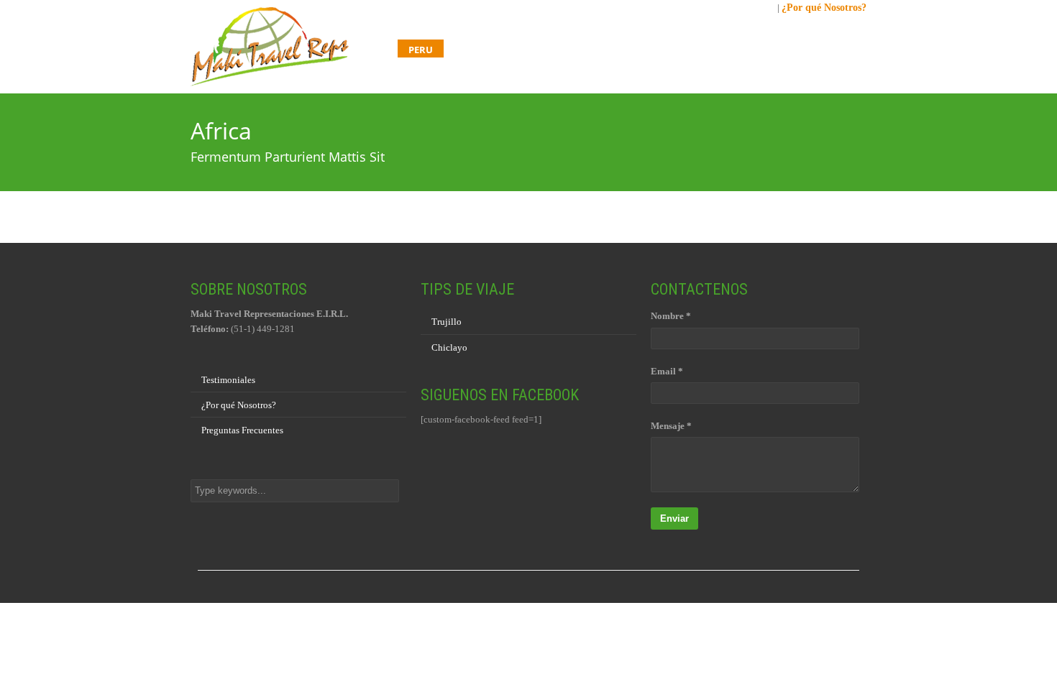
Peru (420, 49)
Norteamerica (676, 49)
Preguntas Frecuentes (242, 430)
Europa (753, 49)
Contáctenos (828, 49)
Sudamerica (485, 49)
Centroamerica (577, 49)
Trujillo (446, 321)
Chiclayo (449, 347)
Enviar (674, 518)
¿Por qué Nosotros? (824, 7)
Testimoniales (228, 379)
